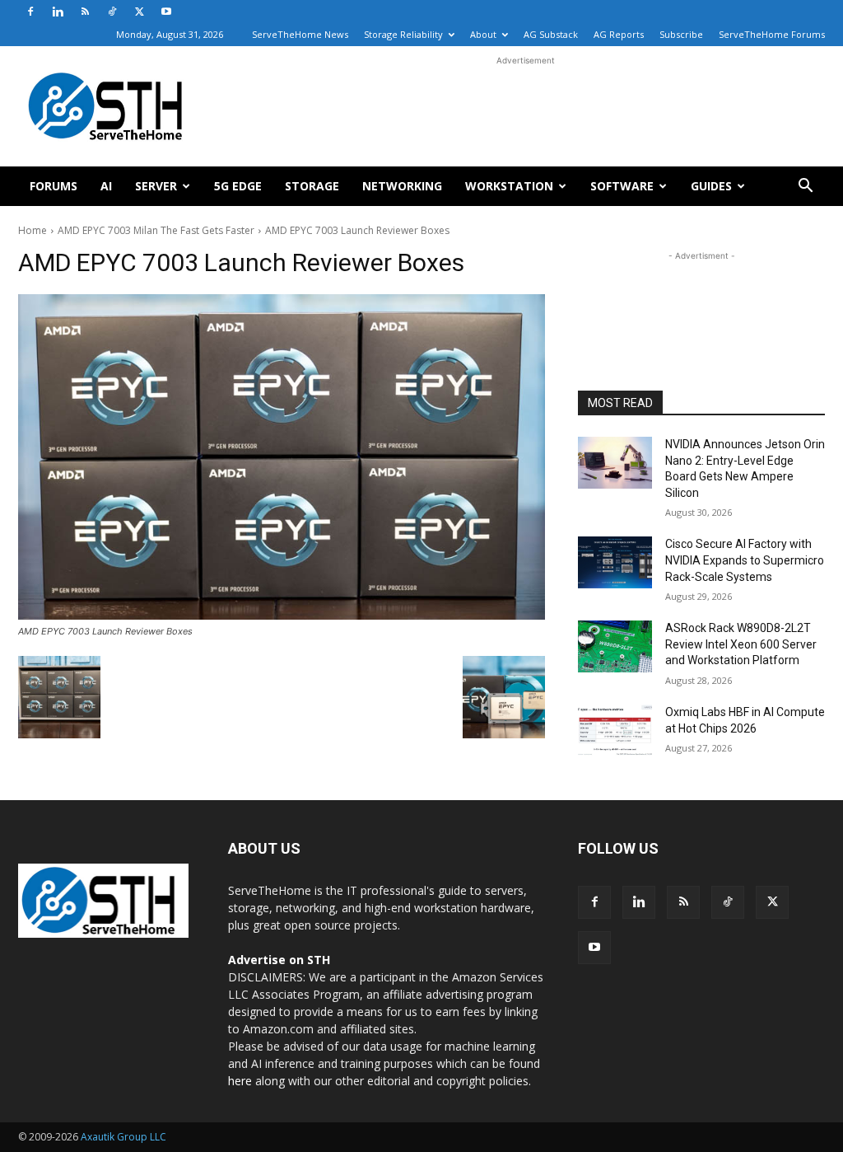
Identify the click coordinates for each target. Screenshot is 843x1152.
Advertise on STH (279, 959)
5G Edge (238, 186)
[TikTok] (112, 11)
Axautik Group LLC (123, 1137)
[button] (805, 187)
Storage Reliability (403, 34)
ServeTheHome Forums (772, 34)
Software (622, 186)
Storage (312, 186)
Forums (53, 186)
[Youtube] (166, 11)
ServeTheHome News (300, 34)
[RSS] (84, 11)
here (240, 1081)
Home (32, 230)
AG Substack (551, 34)
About (483, 34)
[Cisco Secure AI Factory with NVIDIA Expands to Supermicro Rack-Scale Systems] (615, 562)
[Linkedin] (57, 11)
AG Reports (619, 34)
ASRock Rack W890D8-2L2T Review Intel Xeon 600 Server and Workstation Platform (741, 644)
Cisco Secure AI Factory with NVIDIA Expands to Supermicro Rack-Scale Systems (744, 560)
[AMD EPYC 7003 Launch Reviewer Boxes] (281, 457)
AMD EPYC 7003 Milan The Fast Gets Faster (156, 230)
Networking (402, 186)
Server (156, 186)
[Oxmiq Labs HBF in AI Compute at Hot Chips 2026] (615, 730)
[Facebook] (30, 11)
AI (106, 186)
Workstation (509, 186)
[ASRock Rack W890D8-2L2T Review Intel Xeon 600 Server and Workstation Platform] (615, 646)
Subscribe (681, 34)
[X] (139, 11)
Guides (711, 186)
